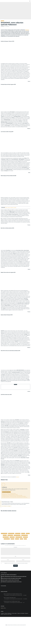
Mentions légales (14, 613)
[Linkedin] (15, 622)
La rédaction (2, 613)
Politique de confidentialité (20, 613)
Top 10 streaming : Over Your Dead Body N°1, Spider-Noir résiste (17, 387)
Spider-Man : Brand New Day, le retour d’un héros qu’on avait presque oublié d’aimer (13, 576)
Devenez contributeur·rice (8, 613)
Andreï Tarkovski (11, 533)
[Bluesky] (16, 622)
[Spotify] (19, 622)
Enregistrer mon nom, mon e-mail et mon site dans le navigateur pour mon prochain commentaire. (16, 563)
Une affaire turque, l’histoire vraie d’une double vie (8, 574)
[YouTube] (14, 622)
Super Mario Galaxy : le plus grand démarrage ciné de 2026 (10, 494)
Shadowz (27, 29)
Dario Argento (10, 535)
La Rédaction (2, 26)
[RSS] (20, 622)
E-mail (8, 559)
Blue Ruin (23, 533)
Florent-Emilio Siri (17, 535)
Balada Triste (18, 533)
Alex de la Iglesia (4, 533)
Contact (10, 614)
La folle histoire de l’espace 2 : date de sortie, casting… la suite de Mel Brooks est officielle (14, 496)
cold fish (5, 535)
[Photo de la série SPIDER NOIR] (4, 387)
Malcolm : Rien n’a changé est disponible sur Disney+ (9, 493)
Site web (23, 559)
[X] (12, 622)
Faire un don (5, 614)
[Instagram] (13, 622)
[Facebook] (10, 622)
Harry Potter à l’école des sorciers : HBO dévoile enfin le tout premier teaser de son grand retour (14, 497)
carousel (27, 533)
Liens (8, 614)
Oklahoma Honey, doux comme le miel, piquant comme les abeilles (11, 578)
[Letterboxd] (17, 622)
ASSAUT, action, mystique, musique (10, 207)
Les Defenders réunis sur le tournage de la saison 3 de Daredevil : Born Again (12, 495)
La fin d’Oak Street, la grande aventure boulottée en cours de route (11, 581)
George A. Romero (24, 535)
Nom (15, 556)
